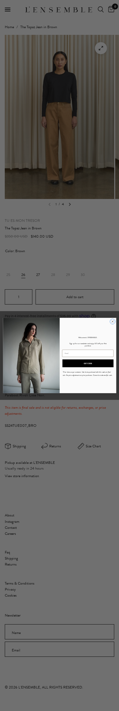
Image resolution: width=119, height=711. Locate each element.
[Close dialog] (112, 321)
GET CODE (87, 363)
